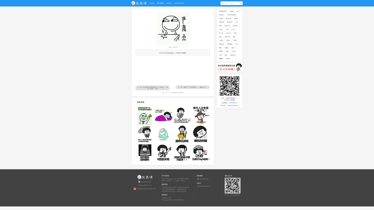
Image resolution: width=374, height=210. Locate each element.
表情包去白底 (179, 3)
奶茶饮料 (221, 22)
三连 (236, 44)
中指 (220, 55)
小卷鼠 (221, 18)
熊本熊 (228, 58)
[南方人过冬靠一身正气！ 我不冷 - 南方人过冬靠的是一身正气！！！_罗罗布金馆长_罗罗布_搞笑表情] (201, 115)
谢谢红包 (232, 55)
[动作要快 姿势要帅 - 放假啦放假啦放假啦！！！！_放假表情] (145, 152)
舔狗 (220, 26)
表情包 (151, 3)
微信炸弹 (229, 22)
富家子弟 (227, 37)
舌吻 (235, 33)
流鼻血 (226, 48)
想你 (226, 55)
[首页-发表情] (145, 179)
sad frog (228, 33)
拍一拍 (221, 33)
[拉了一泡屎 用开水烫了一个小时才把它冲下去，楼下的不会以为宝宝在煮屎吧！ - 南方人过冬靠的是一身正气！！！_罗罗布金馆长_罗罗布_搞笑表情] (182, 115)
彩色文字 (221, 15)
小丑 (236, 22)
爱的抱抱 (229, 44)
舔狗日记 (227, 26)
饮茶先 (236, 18)
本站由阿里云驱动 (145, 182)
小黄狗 (221, 40)
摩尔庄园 (228, 18)
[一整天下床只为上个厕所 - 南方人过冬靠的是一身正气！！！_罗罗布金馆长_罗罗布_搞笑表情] (163, 115)
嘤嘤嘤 (221, 58)
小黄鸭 (228, 40)
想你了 (233, 48)
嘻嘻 (227, 51)
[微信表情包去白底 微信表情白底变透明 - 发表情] (230, 72)
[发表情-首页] (138, 3)
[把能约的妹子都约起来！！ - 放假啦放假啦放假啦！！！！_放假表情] (182, 152)
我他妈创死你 (223, 11)
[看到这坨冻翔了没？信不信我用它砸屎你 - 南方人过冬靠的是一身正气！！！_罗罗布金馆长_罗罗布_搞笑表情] (145, 115)
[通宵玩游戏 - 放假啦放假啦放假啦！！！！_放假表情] (182, 134)
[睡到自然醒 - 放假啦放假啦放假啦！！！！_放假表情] (201, 134)
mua (238, 11)
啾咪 (220, 48)
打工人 (233, 29)
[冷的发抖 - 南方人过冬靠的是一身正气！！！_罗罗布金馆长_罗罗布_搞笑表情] (163, 134)
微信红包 (221, 44)
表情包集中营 (233, 103)
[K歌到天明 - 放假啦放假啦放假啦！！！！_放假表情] (163, 152)
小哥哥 (233, 51)
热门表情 (160, 3)
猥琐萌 (221, 51)
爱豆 (220, 37)
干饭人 (221, 29)
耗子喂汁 (235, 26)
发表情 (164, 179)
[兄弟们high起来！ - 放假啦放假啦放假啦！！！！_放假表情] (201, 152)
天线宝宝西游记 (231, 15)
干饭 (227, 29)
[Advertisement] (172, 70)
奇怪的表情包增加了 (233, 105)
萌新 (234, 37)
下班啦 (235, 40)
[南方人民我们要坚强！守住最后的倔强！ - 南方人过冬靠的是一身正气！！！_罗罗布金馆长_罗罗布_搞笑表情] (145, 134)
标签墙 (168, 3)
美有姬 (232, 11)
